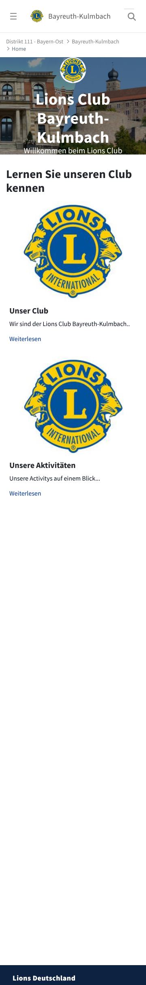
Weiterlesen (25, 339)
